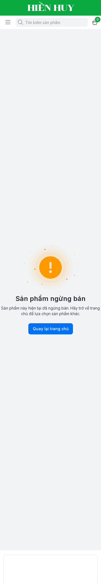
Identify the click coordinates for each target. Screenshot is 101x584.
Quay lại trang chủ (50, 328)
